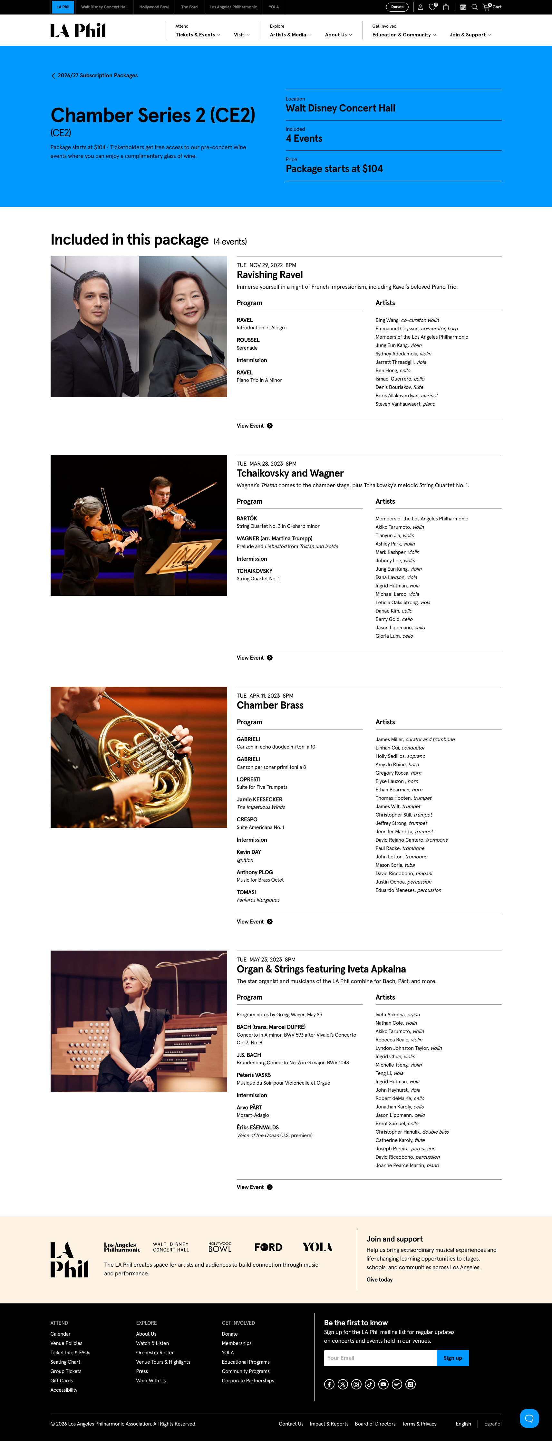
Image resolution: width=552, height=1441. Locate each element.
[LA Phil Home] (78, 30)
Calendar (61, 1334)
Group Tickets (66, 1371)
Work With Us (151, 1381)
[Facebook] (329, 1384)
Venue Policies (66, 1343)
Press (142, 1371)
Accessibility (64, 1390)
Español (492, 1424)
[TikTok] (370, 1384)
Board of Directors (375, 1424)
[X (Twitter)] (343, 1384)
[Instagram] (356, 1384)
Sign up (453, 1358)
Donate (397, 7)
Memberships (237, 1343)
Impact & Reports (329, 1424)
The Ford (189, 7)
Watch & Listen (152, 1343)
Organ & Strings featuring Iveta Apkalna (321, 969)
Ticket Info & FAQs (70, 1353)
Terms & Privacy (419, 1424)
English (463, 1424)
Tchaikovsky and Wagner (290, 474)
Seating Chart (66, 1362)
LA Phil (63, 7)
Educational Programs (246, 1362)
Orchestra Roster (155, 1353)
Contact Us (291, 1424)
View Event (250, 426)
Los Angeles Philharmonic (233, 7)
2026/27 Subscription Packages (98, 76)
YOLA (274, 7)
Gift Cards (62, 1381)
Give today (380, 1280)
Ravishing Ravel (270, 275)
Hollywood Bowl (154, 7)
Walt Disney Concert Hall (104, 7)
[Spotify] (397, 1384)
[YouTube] (383, 1384)
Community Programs (246, 1371)
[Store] (446, 7)
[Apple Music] (410, 1384)
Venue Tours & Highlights (163, 1362)
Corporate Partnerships (248, 1381)
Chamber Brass (270, 706)
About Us (146, 1334)
